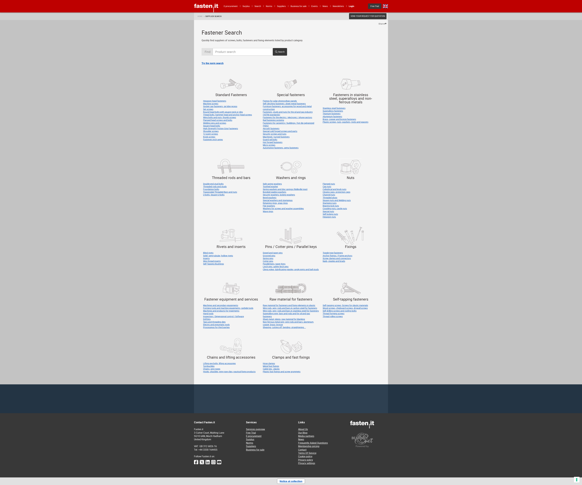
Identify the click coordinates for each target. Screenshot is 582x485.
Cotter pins (268, 261)
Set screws (208, 109)
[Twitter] (202, 463)
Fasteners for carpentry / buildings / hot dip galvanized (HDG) (288, 124)
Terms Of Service (307, 453)
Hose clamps (269, 363)
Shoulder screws (211, 131)
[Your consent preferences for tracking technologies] (577, 480)
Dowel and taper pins (273, 252)
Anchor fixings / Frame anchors (337, 255)
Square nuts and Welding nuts (337, 200)
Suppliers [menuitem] (281, 6)
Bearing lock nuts (331, 205)
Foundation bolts (211, 189)
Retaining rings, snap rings (275, 203)
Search (281, 51)
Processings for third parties (216, 327)
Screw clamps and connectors (337, 258)
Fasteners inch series (213, 139)
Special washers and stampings (278, 200)
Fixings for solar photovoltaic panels (280, 100)
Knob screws (209, 136)
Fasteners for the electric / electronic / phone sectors (287, 117)
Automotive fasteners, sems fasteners (280, 147)
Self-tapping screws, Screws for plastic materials (345, 305)
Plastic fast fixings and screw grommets (281, 371)
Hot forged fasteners (272, 142)
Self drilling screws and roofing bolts (339, 310)
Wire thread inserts (212, 261)
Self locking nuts (330, 214)
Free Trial (251, 432)
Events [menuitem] (314, 6)
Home (200, 16)
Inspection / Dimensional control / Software (223, 316)
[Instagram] (213, 463)
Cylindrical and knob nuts (334, 189)
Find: (208, 52)
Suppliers (251, 446)
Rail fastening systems (273, 120)
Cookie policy (305, 456)
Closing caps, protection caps (336, 192)
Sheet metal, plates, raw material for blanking (284, 319)
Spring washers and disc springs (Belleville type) (285, 189)
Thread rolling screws (333, 316)
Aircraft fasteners (271, 128)
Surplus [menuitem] (246, 6)
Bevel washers (269, 197)
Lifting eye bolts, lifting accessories (219, 363)
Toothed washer (270, 186)
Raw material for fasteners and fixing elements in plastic (289, 305)
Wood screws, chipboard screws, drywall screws (345, 308)
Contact (302, 449)
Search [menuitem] (257, 6)
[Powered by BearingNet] (369, 440)
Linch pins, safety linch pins (275, 266)
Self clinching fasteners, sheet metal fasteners (284, 103)
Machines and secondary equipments (220, 305)
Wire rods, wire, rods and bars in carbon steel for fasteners (290, 308)
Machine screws (210, 103)
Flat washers (269, 205)
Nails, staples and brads (334, 261)
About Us (303, 429)
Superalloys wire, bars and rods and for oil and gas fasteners (286, 315)
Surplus (250, 439)
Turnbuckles (208, 366)
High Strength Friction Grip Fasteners (220, 128)
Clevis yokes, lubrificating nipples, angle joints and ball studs (291, 269)
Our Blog (302, 432)
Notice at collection (291, 481)
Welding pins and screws (214, 123)
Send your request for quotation (368, 16)
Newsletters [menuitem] (338, 6)
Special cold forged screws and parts (280, 131)
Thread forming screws (333, 313)
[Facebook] (196, 463)
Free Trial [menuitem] (374, 6)
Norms (249, 443)
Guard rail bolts (270, 139)
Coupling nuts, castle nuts (335, 208)
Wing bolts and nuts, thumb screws (219, 117)
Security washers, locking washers (279, 194)
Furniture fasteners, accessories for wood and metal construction (287, 107)
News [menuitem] (325, 6)
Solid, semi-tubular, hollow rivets (218, 255)
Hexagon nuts (329, 216)
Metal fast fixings (271, 366)
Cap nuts (327, 186)
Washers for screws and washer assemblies (283, 208)
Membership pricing (308, 446)
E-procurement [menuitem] (231, 6)
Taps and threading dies (214, 321)
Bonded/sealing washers (274, 192)
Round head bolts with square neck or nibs (223, 111)
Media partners (306, 436)
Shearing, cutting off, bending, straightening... (284, 327)
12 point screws (210, 133)
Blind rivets (208, 252)
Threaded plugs (330, 197)
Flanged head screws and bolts (217, 120)
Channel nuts (329, 194)
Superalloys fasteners (333, 110)
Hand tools (208, 313)
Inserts (206, 258)
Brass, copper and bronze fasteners (339, 119)
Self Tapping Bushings (213, 263)
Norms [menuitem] (269, 6)
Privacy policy (305, 460)
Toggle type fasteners (333, 252)
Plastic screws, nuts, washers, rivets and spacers (345, 121)
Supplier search (213, 16)
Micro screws (269, 145)
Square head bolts (211, 125)
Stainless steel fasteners (334, 108)
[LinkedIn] (208, 463)
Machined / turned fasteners (276, 136)
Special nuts (328, 211)
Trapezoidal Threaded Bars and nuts (220, 192)
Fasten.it (206, 1)
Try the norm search (213, 63)
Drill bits (207, 319)
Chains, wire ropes (211, 368)
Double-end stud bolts (213, 183)
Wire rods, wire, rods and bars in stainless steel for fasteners (291, 310)
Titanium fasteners (331, 113)
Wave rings (268, 211)
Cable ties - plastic (271, 368)
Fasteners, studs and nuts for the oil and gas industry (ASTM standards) (288, 113)
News (301, 439)
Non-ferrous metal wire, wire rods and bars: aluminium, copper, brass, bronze (288, 323)
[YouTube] (219, 463)
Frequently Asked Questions (313, 443)
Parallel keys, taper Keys (274, 263)
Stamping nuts (329, 203)
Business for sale (255, 449)
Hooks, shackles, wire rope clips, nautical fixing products (229, 371)
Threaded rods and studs (215, 186)
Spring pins (268, 258)
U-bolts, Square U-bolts (213, 194)
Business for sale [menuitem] (298, 6)
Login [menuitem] (351, 6)
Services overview (255, 429)
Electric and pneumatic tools (216, 324)
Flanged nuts (329, 183)
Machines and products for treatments (221, 310)
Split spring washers (272, 183)
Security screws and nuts (274, 133)
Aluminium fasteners (332, 116)
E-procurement (253, 436)
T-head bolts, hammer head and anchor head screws (227, 114)
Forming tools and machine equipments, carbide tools (228, 308)
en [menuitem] (385, 6)
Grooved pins (269, 255)
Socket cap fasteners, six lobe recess (220, 106)
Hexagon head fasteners (214, 100)
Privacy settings (306, 463)
